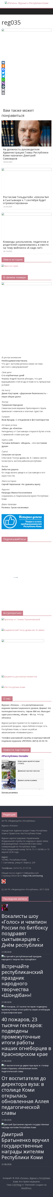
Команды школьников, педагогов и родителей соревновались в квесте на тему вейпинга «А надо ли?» (26, 244)
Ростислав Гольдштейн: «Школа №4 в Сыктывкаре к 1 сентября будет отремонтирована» (25, 200)
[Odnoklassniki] (26, 66)
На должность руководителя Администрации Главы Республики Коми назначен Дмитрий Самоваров (25, 154)
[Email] (26, 89)
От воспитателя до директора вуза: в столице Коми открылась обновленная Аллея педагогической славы (25, 1095)
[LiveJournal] (26, 86)
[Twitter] (26, 73)
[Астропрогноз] (21, 619)
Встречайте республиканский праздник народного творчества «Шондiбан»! (22, 980)
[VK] (26, 62)
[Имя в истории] (10, 266)
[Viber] (26, 83)
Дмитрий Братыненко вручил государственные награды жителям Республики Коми (25, 1146)
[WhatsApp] (26, 79)
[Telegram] (26, 76)
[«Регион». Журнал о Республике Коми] (3, 9)
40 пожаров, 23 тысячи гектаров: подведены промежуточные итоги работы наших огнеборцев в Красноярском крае (26, 1036)
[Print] (26, 93)
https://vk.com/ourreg (33, 875)
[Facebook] (26, 69)
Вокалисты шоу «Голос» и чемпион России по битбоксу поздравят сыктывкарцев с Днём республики (25, 930)
